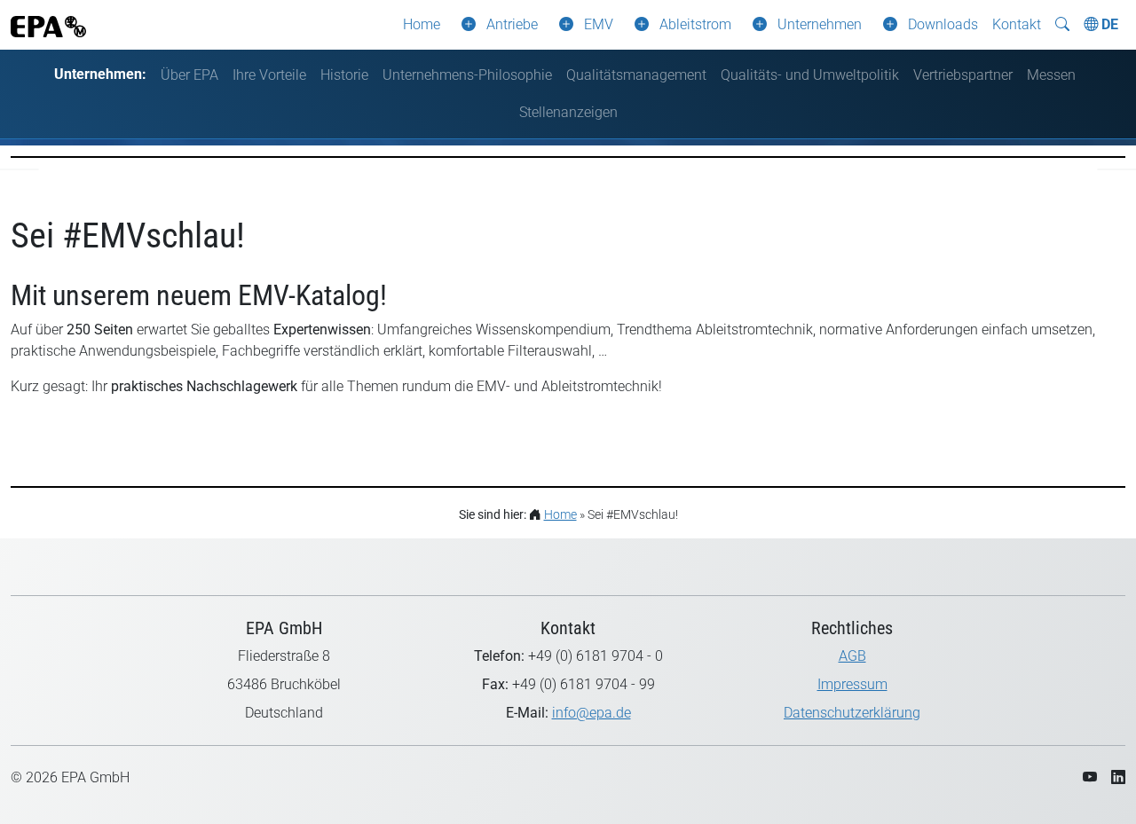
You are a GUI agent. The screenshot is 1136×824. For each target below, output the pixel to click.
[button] (465, 25)
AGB (852, 655)
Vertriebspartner (963, 75)
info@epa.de (591, 712)
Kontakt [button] (1016, 24)
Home (421, 24)
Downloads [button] (943, 24)
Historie (344, 75)
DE (1108, 24)
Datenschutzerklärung (852, 712)
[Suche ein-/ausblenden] (1062, 25)
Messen (1051, 75)
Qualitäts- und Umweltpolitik (810, 75)
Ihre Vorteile (269, 75)
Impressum (852, 684)
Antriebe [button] (512, 24)
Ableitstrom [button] (695, 24)
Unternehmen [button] (819, 24)
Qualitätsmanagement (636, 75)
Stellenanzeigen (568, 112)
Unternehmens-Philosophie (467, 75)
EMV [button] (598, 24)
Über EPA (189, 75)
